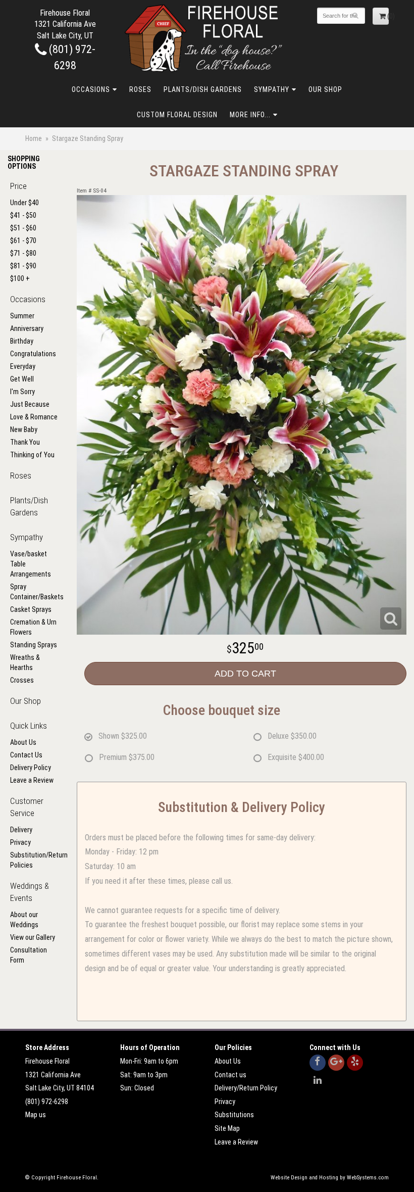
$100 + (20, 278)
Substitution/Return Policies (34, 860)
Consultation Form (28, 955)
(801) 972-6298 (46, 1102)
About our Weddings (24, 920)
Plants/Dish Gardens (203, 89)
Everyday (22, 366)
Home (33, 138)
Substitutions (234, 1115)
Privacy (20, 842)
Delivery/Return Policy (246, 1088)
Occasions (91, 89)
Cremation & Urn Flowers (33, 627)
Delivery (21, 830)
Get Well (22, 379)
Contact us (230, 1075)
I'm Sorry (22, 392)
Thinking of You (32, 455)
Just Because (29, 404)
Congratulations (33, 354)
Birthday (21, 341)
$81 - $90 (23, 266)
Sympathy (271, 89)
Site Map (227, 1128)
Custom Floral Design (177, 115)
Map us (35, 1115)
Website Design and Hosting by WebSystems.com (330, 1177)
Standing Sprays (33, 645)
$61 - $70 (23, 240)
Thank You (25, 442)
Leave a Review (32, 780)
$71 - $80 (23, 253)
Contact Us (26, 755)
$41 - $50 (23, 215)
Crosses (22, 680)
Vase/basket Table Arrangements (30, 564)
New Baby (23, 429)
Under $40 (24, 203)
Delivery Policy (30, 768)
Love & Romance (34, 417)
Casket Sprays (30, 609)
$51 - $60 (23, 228)
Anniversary (26, 328)
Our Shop (325, 89)
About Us (23, 742)
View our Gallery (32, 937)
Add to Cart (245, 674)
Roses (140, 89)
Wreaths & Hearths (25, 662)
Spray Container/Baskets (34, 592)
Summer (22, 316)
